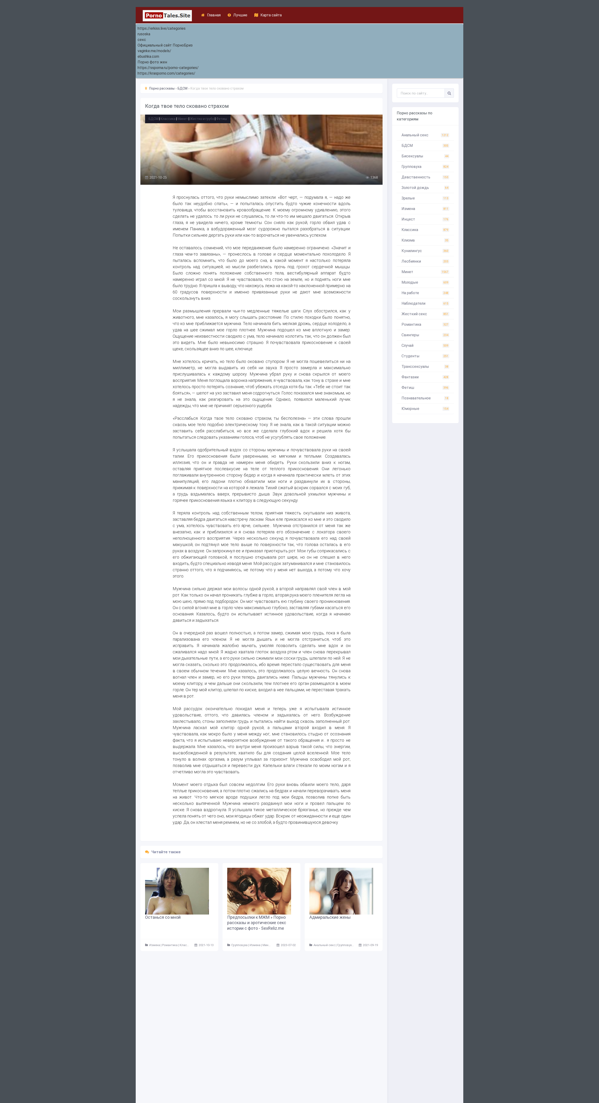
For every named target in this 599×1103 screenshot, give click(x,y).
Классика (168, 119)
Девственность (425, 177)
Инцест (425, 219)
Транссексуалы (425, 366)
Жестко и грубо (202, 119)
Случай (425, 345)
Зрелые (425, 198)
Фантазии (425, 377)
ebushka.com (148, 56)
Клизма (425, 240)
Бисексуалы (425, 156)
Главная (214, 15)
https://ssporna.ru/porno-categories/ (168, 67)
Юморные (425, 408)
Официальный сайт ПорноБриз (165, 45)
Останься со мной (163, 917)
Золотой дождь (425, 187)
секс (142, 39)
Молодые (425, 282)
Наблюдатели (425, 303)
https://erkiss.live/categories (162, 28)
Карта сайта (271, 15)
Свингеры (425, 335)
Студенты (425, 356)
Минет (183, 119)
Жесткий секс (425, 314)
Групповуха (425, 166)
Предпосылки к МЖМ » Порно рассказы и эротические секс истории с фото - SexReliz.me (256, 923)
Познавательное (425, 398)
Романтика (425, 324)
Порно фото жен (152, 62)
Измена (425, 208)
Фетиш (221, 119)
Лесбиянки (425, 261)
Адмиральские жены (330, 917)
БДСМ (153, 119)
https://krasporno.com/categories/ (166, 73)
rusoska (144, 34)
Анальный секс (425, 135)
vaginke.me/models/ (154, 51)
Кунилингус (425, 251)
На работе (425, 293)
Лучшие (240, 15)
